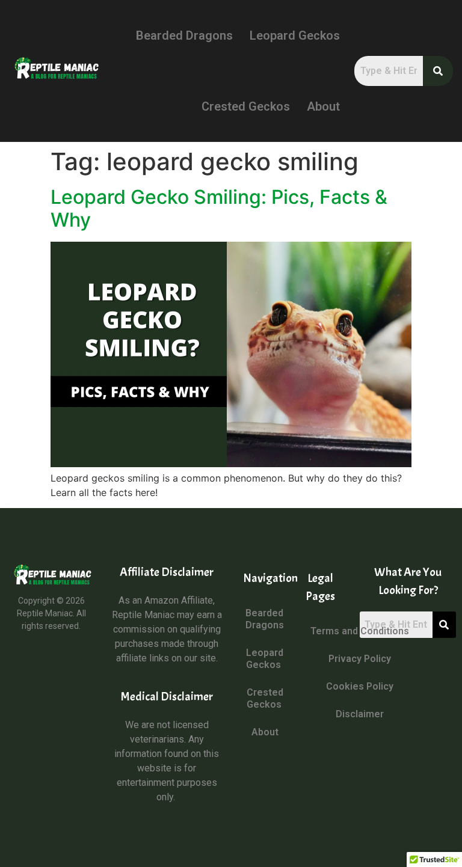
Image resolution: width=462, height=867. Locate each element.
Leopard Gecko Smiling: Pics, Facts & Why (219, 208)
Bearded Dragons (184, 35)
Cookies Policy (359, 686)
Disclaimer (360, 714)
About (323, 106)
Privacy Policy (359, 658)
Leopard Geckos (295, 35)
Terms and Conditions (359, 631)
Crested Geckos (246, 106)
